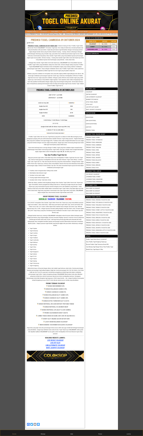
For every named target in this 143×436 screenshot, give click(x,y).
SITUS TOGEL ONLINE (92, 102)
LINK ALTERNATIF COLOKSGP (55, 345)
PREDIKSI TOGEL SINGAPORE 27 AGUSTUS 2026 (99, 212)
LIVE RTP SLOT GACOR (92, 107)
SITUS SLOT (89, 104)
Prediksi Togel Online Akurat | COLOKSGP (96, 239)
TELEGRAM (60, 199)
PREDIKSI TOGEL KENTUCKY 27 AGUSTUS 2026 (98, 222)
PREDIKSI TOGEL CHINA (92, 150)
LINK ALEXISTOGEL (91, 120)
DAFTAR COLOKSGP (91, 94)
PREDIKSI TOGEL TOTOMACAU (94, 139)
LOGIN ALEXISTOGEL (91, 123)
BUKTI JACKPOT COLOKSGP (55, 348)
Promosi (100, 434)
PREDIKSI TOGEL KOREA (92, 162)
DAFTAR (73, 31)
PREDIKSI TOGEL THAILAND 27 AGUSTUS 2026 (98, 205)
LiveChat (129, 434)
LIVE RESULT (43, 31)
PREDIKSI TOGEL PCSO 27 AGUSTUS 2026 (97, 215)
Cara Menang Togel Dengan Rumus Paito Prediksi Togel (99, 246)
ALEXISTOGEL (89, 117)
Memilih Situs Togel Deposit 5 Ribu (94, 249)
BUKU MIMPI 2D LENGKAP (93, 188)
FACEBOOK (51, 199)
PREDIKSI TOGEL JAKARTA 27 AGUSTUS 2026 (98, 227)
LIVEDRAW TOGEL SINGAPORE (94, 179)
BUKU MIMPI (54, 31)
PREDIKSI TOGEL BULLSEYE (93, 160)
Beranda (14, 434)
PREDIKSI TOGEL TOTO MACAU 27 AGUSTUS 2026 (99, 202)
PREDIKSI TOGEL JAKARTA (93, 157)
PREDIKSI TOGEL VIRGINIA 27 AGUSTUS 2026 (98, 200)
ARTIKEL (64, 31)
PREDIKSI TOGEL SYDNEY (93, 137)
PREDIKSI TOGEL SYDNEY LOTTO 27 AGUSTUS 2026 (100, 210)
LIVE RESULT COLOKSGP (55, 340)
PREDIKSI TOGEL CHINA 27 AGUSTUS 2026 (97, 232)
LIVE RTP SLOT (55, 343)
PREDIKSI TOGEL (31, 31)
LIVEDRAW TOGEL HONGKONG (94, 181)
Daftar (113, 44)
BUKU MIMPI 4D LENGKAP (93, 193)
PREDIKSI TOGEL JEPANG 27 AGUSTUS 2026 (97, 225)
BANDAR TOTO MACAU (92, 99)
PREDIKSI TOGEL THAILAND (93, 147)
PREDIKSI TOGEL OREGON (93, 165)
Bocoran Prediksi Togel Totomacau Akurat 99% (97, 244)
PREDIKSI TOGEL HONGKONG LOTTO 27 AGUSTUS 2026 (100, 230)
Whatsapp (43, 434)
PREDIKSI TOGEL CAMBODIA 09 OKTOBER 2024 (55, 39)
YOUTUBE (68, 199)
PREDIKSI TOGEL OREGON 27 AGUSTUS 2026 (98, 217)
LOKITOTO (88, 127)
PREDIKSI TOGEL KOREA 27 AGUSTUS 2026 (97, 220)
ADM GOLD (31, 42)
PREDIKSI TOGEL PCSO (92, 167)
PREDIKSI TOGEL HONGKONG (94, 142)
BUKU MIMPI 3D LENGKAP (93, 190)
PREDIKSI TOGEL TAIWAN (93, 152)
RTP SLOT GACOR (82, 31)
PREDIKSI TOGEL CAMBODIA (93, 145)
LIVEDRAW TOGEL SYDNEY (93, 176)
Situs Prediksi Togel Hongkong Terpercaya (96, 241)
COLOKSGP (89, 92)
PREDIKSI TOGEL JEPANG (93, 155)
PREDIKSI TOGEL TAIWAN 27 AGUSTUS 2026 (97, 207)
